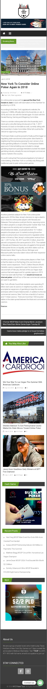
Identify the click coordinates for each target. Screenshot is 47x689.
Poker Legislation (16, 95)
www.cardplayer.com (16, 306)
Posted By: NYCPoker (9, 93)
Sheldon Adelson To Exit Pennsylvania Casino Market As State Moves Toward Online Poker (22, 427)
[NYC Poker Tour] (4, 33)
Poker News (5, 72)
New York (7, 95)
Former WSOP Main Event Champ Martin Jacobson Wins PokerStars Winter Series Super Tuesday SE (23, 323)
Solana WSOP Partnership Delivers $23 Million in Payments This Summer (31, 43)
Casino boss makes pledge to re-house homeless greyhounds (25, 332)
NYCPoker (20, 388)
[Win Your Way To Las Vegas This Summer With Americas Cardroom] (23, 364)
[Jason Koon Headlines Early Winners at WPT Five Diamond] (23, 451)
